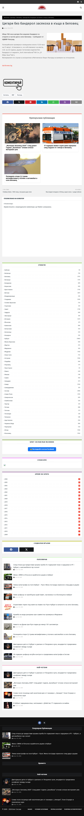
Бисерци (42, 280)
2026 (42, 479)
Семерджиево (42, 387)
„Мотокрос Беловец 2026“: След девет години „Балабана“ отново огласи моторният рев (21, 148)
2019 (42, 502)
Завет (42, 309)
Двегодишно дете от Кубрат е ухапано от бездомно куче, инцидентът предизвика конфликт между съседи (44, 645)
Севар (42, 384)
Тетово (42, 407)
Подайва (42, 361)
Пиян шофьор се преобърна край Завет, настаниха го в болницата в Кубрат (42, 595)
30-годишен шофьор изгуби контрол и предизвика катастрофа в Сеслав (41, 654)
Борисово (42, 286)
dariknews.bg (7, 66)
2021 (42, 495)
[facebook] (78, 2)
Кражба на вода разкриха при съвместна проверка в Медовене (37, 615)
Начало (30, 809)
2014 (42, 518)
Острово (42, 358)
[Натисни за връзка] (5, 465)
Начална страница (9, 17)
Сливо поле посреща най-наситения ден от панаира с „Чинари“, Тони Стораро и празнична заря (44, 694)
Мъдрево (42, 351)
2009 (42, 534)
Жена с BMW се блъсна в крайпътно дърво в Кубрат (33, 575)
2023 (42, 489)
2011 (42, 528)
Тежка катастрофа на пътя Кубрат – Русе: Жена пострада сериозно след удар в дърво (46, 585)
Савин (42, 378)
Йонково (42, 322)
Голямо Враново (42, 302)
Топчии (42, 410)
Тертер (42, 404)
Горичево (42, 306)
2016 (42, 512)
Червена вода (42, 423)
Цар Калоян (42, 420)
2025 (42, 482)
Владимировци (42, 296)
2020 (42, 498)
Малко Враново (42, 342)
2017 (42, 508)
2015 (42, 515)
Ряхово (42, 374)
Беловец (19, 17)
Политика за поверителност (73, 809)
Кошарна (42, 335)
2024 (42, 485)
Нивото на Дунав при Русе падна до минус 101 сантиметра (35, 624)
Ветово (42, 293)
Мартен (42, 345)
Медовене (42, 348)
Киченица (42, 332)
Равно (42, 371)
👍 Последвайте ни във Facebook (42, 449)
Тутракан (42, 417)
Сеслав (42, 391)
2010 (42, 531)
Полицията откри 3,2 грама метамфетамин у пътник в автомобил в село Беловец (21, 178)
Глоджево (42, 299)
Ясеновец (42, 433)
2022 (42, 492)
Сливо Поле (42, 394)
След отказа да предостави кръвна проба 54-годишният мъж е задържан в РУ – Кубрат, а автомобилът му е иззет (44, 566)
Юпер (42, 430)
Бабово (42, 270)
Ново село (42, 355)
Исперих (42, 319)
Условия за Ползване (41, 809)
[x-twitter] (81, 2)
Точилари (42, 414)
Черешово (42, 427)
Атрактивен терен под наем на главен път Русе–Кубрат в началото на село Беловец (45, 605)
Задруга (42, 312)
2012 (42, 525)
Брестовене (42, 289)
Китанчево (42, 329)
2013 (42, 521)
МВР (13, 95)
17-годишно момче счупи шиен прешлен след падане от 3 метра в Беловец (60, 147)
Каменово (42, 325)
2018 (42, 505)
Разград (19, 95)
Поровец (42, 365)
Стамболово (42, 400)
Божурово (42, 283)
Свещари (42, 381)
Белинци (42, 273)
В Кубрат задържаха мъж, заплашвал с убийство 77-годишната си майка (41, 703)
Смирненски (42, 397)
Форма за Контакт (56, 809)
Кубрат (42, 338)
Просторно (42, 368)
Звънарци (42, 316)
